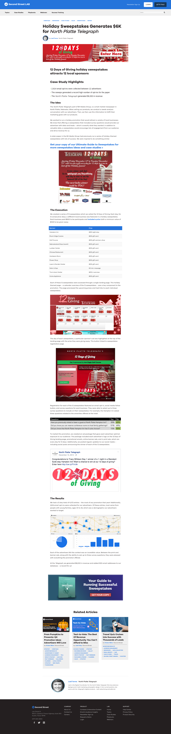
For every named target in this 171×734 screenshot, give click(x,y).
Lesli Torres (54, 38)
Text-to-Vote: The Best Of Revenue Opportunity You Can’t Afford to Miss (85, 638)
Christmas (47, 20)
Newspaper (55, 20)
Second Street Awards (111, 656)
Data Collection (118, 650)
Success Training (58, 13)
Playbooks (32, 13)
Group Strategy (50, 657)
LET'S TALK (160, 5)
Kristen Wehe (50, 645)
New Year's (56, 663)
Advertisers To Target (52, 653)
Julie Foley (78, 645)
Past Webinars (49, 659)
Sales (73, 20)
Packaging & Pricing (80, 657)
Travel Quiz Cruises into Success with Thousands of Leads (113, 637)
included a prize (94, 219)
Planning (48, 661)
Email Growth (108, 652)
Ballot (90, 651)
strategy (47, 649)
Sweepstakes (81, 20)
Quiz (115, 652)
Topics (7, 13)
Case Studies (18, 13)
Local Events (57, 661)
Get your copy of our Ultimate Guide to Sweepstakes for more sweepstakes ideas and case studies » (84, 146)
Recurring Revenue (80, 651)
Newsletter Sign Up (133, 5)
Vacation (123, 656)
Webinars (43, 13)
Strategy (48, 663)
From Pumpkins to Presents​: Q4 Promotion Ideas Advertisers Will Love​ (55, 638)
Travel (116, 654)
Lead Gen (59, 657)
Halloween (59, 659)
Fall (62, 655)
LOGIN (148, 5)
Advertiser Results (51, 651)
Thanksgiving (49, 665)
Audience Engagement (52, 655)
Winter (89, 20)
